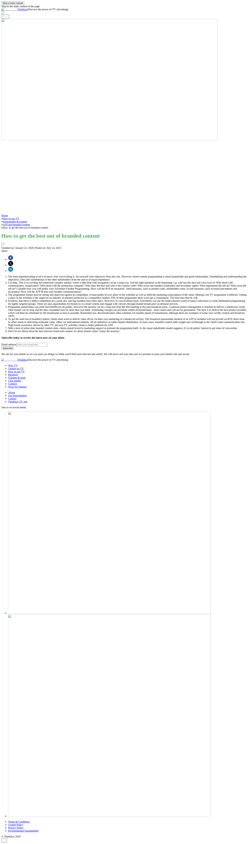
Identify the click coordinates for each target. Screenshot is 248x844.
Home (4, 215)
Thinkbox (22, 9)
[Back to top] (4, 840)
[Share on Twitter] (10, 264)
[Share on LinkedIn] (10, 269)
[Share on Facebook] (10, 258)
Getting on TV (16, 368)
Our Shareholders (17, 395)
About (11, 392)
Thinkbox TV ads (17, 401)
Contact (12, 398)
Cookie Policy (15, 824)
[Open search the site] (2, 12)
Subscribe (7, 348)
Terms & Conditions (19, 821)
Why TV (13, 365)
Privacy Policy (16, 827)
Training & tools (16, 377)
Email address (8, 344)
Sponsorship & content (15, 221)
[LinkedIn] (109, 613)
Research (13, 374)
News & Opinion (17, 386)
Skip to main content (13, 3)
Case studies (14, 380)
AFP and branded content (16, 224)
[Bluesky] (109, 816)
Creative (12, 383)
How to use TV (11, 218)
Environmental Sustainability (23, 830)
